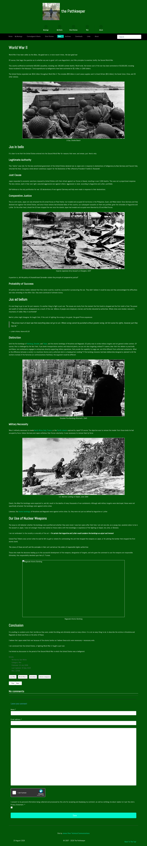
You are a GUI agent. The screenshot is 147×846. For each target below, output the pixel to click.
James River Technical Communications (76, 833)
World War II (23, 677)
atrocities (33, 677)
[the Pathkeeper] (51, 11)
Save (74, 815)
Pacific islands (62, 430)
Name (13, 709)
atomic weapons (44, 677)
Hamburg (30, 343)
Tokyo (45, 343)
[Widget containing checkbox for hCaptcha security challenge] (28, 792)
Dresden (37, 343)
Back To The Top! (130, 841)
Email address (16, 719)
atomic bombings (24, 511)
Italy (44, 430)
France (49, 430)
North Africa (38, 430)
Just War (13, 677)
